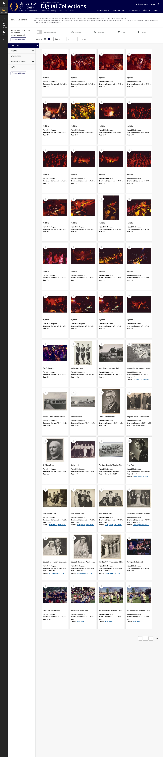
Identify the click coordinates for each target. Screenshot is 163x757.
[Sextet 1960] (83, 450)
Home (3, 5)
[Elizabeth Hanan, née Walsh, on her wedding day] (83, 547)
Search (4, 20)
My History (4, 27)
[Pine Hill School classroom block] (55, 401)
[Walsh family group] (55, 498)
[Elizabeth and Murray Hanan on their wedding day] (55, 547)
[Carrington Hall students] (139, 547)
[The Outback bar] (55, 353)
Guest (146, 4)
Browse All (4, 12)
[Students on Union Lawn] (83, 595)
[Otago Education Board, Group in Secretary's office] (139, 401)
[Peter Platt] (139, 450)
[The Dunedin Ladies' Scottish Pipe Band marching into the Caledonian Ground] (111, 450)
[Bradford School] (83, 401)
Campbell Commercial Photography (145, 379)
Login (3, 34)
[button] (99, 32)
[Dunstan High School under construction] (139, 353)
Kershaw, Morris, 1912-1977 (142, 476)
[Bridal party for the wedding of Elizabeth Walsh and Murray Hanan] (139, 498)
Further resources (134, 10)
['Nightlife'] (55, 62)
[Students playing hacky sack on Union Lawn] (111, 595)
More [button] (3, 42)
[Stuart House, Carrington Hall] (111, 353)
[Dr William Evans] (55, 450)
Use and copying (103, 10)
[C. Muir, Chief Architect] (111, 401)
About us (146, 10)
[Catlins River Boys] (83, 353)
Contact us (156, 10)
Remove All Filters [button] (18, 39)
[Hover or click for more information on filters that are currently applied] (24, 35)
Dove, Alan (80, 622)
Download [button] (76, 32)
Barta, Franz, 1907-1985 (57, 525)
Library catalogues (118, 10)
